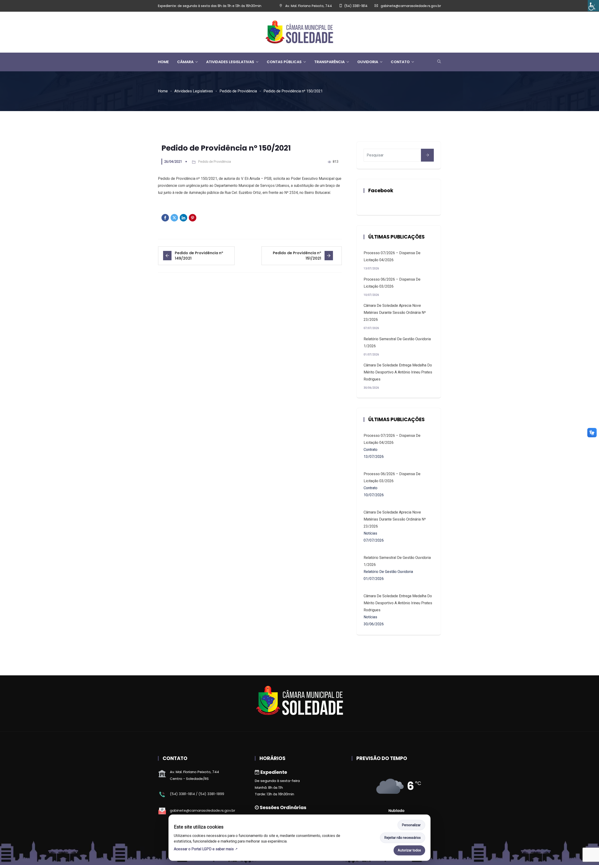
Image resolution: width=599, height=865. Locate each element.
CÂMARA (185, 62)
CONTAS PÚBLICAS (284, 62)
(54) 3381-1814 (356, 6)
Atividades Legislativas (193, 91)
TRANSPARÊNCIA (329, 62)
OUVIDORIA (367, 62)
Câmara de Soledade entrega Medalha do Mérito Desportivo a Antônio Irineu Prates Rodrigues (398, 372)
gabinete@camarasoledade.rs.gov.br (411, 6)
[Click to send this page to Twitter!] (174, 217)
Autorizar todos (409, 850)
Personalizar (411, 825)
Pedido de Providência (238, 91)
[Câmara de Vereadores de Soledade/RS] (299, 32)
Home (163, 91)
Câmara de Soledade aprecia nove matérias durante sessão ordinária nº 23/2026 (395, 312)
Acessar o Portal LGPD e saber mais (204, 849)
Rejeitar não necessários (402, 838)
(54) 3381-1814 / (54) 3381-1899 (197, 793)
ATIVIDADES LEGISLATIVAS (230, 62)
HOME (163, 62)
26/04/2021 (173, 161)
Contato (400, 62)
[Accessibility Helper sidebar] (593, 5)
